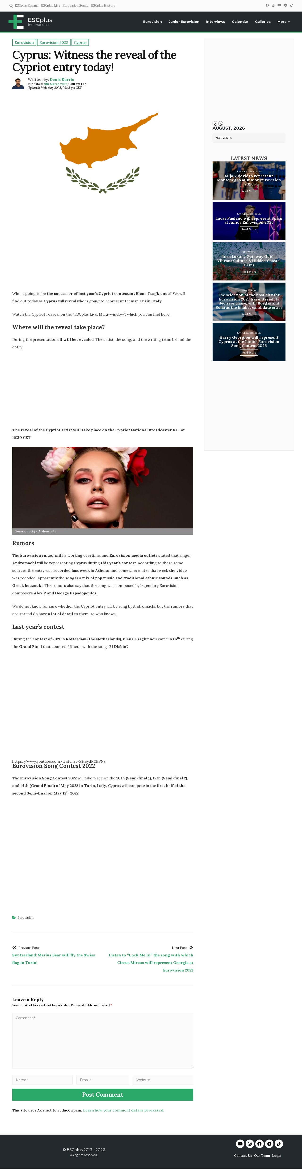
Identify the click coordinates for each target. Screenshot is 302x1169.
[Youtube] (240, 1144)
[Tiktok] (279, 1144)
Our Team (262, 1155)
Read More (248, 191)
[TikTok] (291, 5)
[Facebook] (267, 5)
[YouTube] (279, 5)
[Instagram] (273, 5)
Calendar (240, 22)
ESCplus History (103, 6)
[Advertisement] (102, 253)
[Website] (163, 1079)
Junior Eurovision (184, 22)
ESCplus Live (50, 6)
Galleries (263, 22)
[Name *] (42, 1079)
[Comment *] (102, 1067)
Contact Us (243, 1155)
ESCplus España (26, 6)
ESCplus (75, 1150)
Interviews (215, 22)
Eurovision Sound (75, 6)
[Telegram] (285, 5)
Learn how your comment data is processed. (123, 1110)
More (282, 22)
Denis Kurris (62, 79)
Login (276, 1155)
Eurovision (152, 22)
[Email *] (102, 1079)
